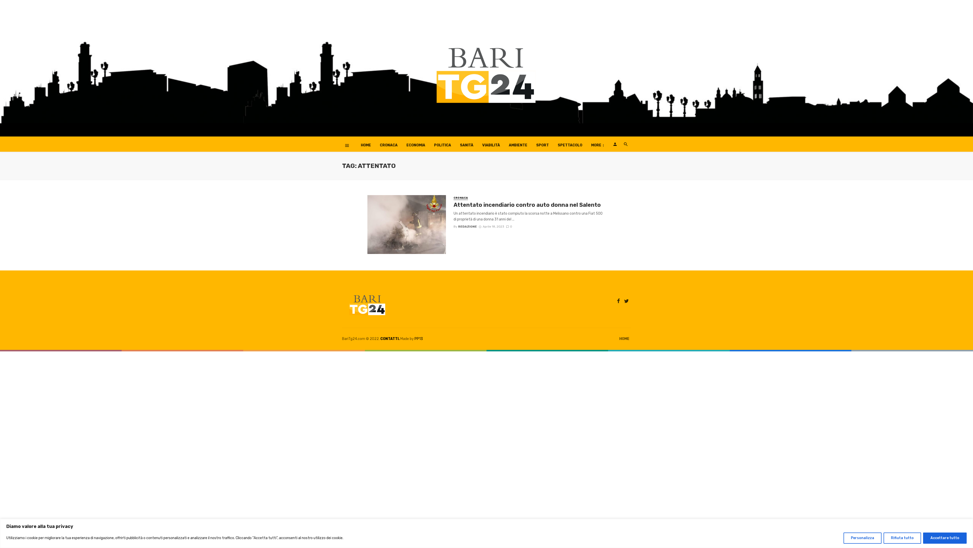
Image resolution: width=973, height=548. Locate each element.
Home (366, 145)
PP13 (419, 339)
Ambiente (518, 145)
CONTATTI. (390, 339)
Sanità (466, 145)
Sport (542, 145)
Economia (415, 145)
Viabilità (491, 145)
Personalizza (862, 538)
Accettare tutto (944, 538)
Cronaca (389, 145)
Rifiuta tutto (902, 538)
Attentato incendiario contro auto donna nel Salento (527, 205)
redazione (467, 226)
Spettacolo (570, 145)
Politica (442, 145)
